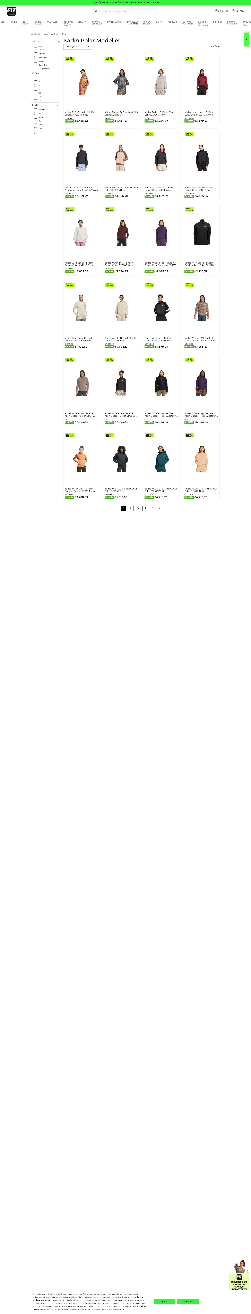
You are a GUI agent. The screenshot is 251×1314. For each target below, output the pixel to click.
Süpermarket (114, 22)
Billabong (42, 57)
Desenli (41, 125)
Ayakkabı (52, 22)
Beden (35, 73)
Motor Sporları (232, 23)
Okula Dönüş (146, 23)
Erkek (13, 22)
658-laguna (43, 109)
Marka (35, 41)
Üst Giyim (55, 34)
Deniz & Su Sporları (203, 24)
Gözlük (172, 22)
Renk (34, 105)
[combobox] (125, 11)
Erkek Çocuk (38, 23)
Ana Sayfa (35, 34)
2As (40, 46)
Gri (39, 132)
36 (39, 100)
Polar (64, 34)
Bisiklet (217, 22)
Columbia (42, 65)
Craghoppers (44, 69)
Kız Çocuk (25, 23)
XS (39, 93)
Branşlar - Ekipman (132, 23)
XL (39, 89)
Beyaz (41, 117)
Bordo (41, 121)
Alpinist (41, 53)
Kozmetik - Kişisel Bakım (67, 24)
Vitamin (82, 22)
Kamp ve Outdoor (187, 23)
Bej (39, 113)
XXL (40, 97)
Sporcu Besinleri (97, 23)
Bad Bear (42, 61)
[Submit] (96, 11)
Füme (40, 128)
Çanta (159, 22)
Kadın (45, 34)
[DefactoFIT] (45, 11)
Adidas (41, 50)
